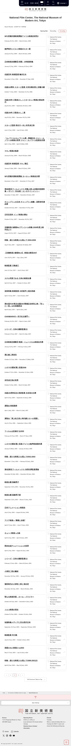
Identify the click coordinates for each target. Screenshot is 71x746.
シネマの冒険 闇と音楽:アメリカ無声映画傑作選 (23, 444)
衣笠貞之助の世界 (11, 380)
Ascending (62, 31)
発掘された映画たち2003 (14, 648)
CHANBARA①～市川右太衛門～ (17, 316)
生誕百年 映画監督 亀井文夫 (15, 74)
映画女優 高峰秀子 (12, 482)
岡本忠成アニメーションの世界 (17, 546)
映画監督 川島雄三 (12, 266)
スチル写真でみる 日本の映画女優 (18, 278)
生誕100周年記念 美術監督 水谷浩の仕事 (20, 393)
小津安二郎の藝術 (11, 571)
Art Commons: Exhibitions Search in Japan (17, 692)
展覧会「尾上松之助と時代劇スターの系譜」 (22, 418)
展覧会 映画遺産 (11, 406)
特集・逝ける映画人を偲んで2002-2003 (20, 457)
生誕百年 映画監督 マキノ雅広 (16, 164)
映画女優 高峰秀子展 (13, 495)
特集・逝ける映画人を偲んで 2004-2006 (20, 240)
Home (4, 692)
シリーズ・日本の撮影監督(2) (16, 329)
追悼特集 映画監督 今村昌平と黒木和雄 (20, 291)
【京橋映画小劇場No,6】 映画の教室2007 (21, 253)
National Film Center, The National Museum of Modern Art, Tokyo (55, 40)
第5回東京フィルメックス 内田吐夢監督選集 (22, 469)
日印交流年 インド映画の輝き (16, 215)
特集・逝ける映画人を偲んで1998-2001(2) (21, 660)
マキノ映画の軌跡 (11, 151)
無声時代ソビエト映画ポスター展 (18, 49)
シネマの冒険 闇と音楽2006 (15, 367)
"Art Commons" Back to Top (34, 679)
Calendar (16, 731)
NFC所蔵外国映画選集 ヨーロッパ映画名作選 (22, 176)
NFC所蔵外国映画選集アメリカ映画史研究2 (21, 36)
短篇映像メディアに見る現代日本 (18, 622)
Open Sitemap (35, 702)
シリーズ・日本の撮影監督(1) (16, 559)
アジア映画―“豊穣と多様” (15, 520)
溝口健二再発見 (11, 355)
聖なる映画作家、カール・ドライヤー (19, 597)
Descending (53, 31)
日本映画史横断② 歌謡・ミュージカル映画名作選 (24, 342)
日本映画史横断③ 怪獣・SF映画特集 (19, 62)
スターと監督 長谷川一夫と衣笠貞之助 (20, 125)
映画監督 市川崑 (11, 635)
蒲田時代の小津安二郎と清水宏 (17, 584)
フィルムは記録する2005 (14, 431)
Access (7, 731)
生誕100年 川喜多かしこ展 (15, 113)
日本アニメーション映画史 (15, 508)
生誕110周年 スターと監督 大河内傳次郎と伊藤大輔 (25, 87)
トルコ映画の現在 (11, 610)
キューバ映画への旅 (12, 533)
